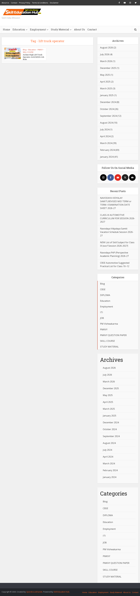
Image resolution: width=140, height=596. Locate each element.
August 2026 (106, 47)
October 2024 (107, 109)
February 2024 (107, 149)
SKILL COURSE (28, 52)
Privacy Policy (24, 2)
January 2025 (106, 95)
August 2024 (106, 122)
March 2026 (106, 61)
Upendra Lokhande (34, 592)
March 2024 (106, 143)
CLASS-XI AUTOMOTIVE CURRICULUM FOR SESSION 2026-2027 (117, 218)
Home (6, 29)
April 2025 (105, 81)
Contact (14, 2)
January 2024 (106, 156)
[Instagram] (103, 177)
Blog (24, 50)
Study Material (60, 29)
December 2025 (108, 68)
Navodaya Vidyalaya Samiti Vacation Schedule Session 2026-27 (116, 232)
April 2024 (105, 136)
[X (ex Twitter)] (125, 177)
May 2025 (105, 74)
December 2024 (108, 102)
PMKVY (40, 50)
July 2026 (104, 54)
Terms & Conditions (40, 2)
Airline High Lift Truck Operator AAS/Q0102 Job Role (33, 57)
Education (19, 29)
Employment (38, 29)
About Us (5, 2)
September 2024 (108, 115)
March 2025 (106, 88)
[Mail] (132, 177)
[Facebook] (110, 177)
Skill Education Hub (61, 592)
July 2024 (104, 129)
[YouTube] (118, 177)
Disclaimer (54, 2)
